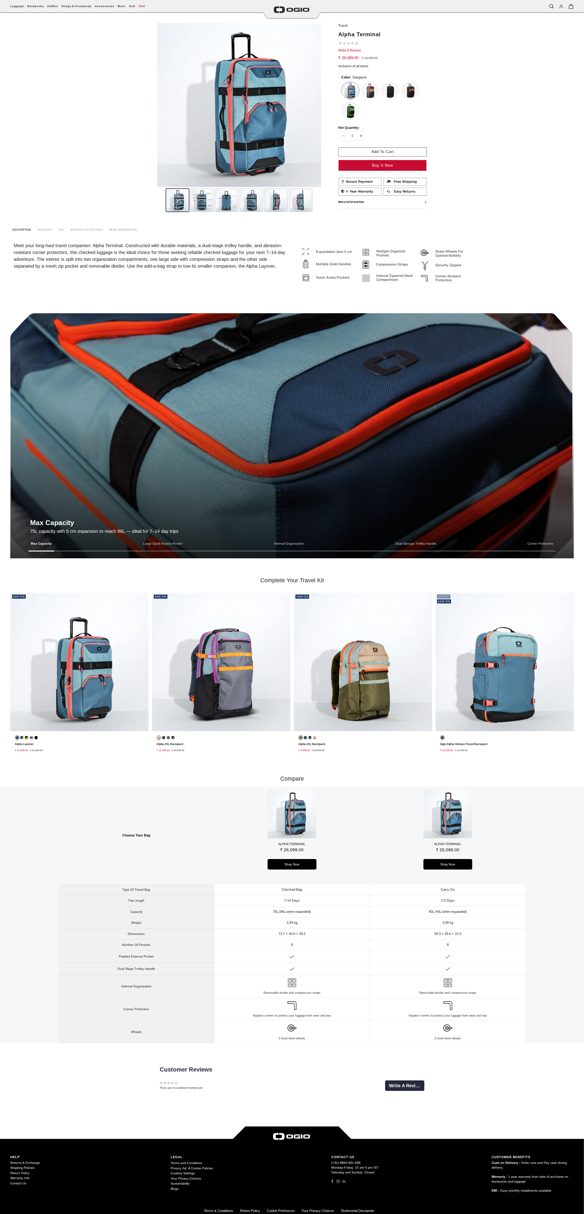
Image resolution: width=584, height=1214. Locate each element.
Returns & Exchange (25, 1163)
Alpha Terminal (291, 844)
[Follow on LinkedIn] (344, 1181)
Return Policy (19, 1173)
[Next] (314, 105)
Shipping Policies (22, 1168)
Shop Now (291, 864)
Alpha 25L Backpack (169, 744)
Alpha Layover (24, 744)
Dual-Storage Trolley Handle (415, 543)
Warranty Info (20, 1178)
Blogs (175, 1189)
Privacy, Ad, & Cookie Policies (192, 1168)
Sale (142, 6)
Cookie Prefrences (281, 1211)
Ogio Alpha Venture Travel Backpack (464, 744)
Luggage (17, 6)
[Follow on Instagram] (338, 1181)
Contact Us (18, 1183)
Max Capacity (41, 543)
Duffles (52, 6)
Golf (132, 6)
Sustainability (180, 1183)
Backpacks (35, 6)
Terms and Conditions (186, 1163)
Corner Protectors (540, 543)
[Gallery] (239, 118)
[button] (348, 43)
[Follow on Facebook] (332, 1181)
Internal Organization (289, 543)
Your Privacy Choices (186, 1178)
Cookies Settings (183, 1173)
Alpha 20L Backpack (311, 744)
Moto (121, 6)
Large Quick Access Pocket (162, 543)
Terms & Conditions (218, 1211)
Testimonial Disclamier (357, 1211)
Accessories (104, 6)
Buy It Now (382, 165)
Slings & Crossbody (76, 6)
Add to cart (382, 152)
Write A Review (349, 50)
